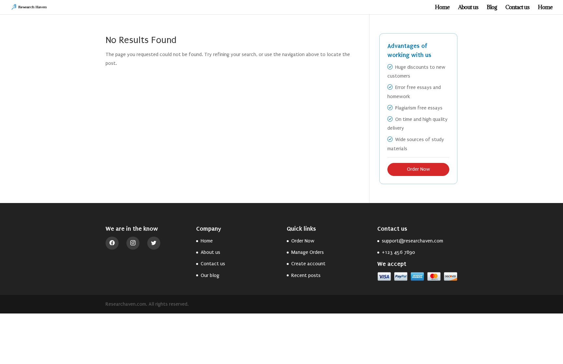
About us (468, 8)
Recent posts (306, 275)
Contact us (517, 8)
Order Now (418, 169)
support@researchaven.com (412, 241)
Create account (308, 264)
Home (442, 8)
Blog (492, 8)
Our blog (210, 275)
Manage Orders (307, 252)
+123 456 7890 (398, 252)
